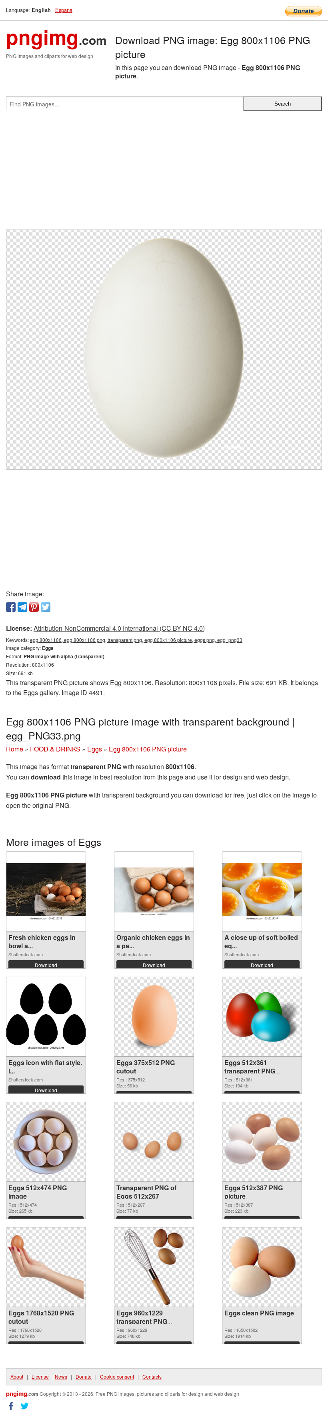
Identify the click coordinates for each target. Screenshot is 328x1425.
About (16, 1376)
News (61, 1376)
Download (46, 964)
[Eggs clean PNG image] (262, 1267)
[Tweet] (45, 607)
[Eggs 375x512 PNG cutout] (154, 1017)
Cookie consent (117, 1376)
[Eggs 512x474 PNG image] (46, 1142)
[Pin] (34, 607)
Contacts (152, 1376)
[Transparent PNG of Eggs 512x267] (154, 1141)
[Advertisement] (164, 174)
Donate (84, 1376)
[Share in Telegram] (22, 607)
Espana (63, 10)
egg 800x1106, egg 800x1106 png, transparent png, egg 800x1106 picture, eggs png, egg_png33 (136, 639)
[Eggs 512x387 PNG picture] (262, 1141)
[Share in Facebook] (11, 607)
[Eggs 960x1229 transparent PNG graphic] (154, 1267)
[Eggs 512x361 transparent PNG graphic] (262, 1016)
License (40, 1376)
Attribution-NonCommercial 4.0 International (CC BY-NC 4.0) (119, 628)
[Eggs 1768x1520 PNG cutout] (46, 1267)
